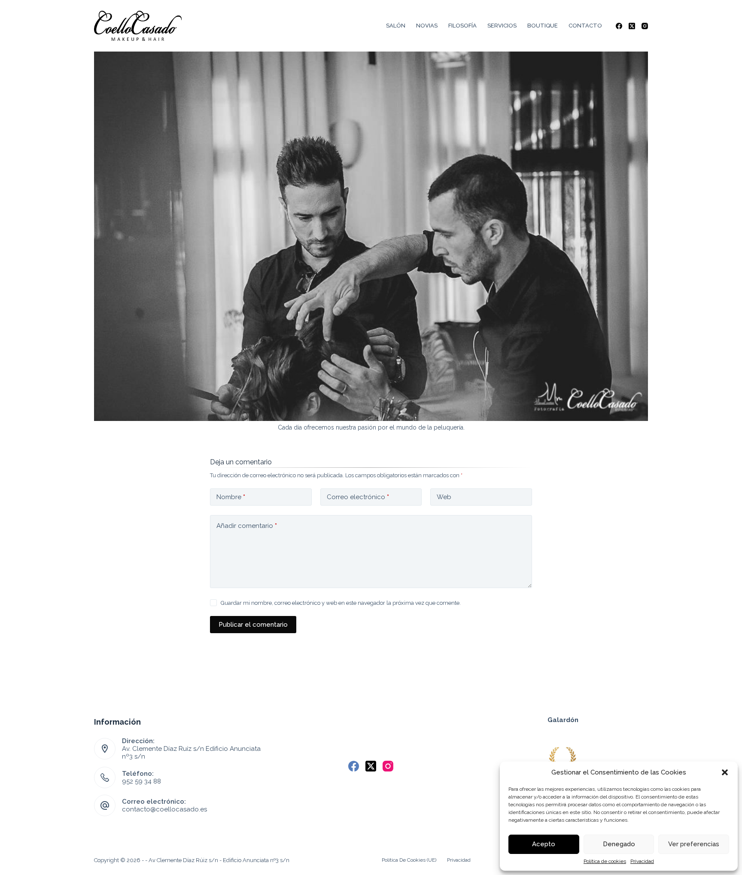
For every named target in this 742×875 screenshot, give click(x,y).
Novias (427, 25)
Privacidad (642, 861)
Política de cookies (605, 861)
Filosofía (462, 25)
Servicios (502, 25)
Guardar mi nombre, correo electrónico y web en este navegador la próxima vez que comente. (341, 603)
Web (444, 497)
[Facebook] (619, 26)
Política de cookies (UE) (409, 860)
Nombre (230, 497)
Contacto (585, 25)
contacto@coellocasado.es (164, 809)
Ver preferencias (693, 844)
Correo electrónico (358, 497)
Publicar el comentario (253, 624)
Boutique (542, 25)
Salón (395, 25)
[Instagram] (645, 26)
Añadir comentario (246, 526)
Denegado (619, 844)
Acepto (543, 844)
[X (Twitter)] (632, 26)
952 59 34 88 (141, 781)
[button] (725, 772)
